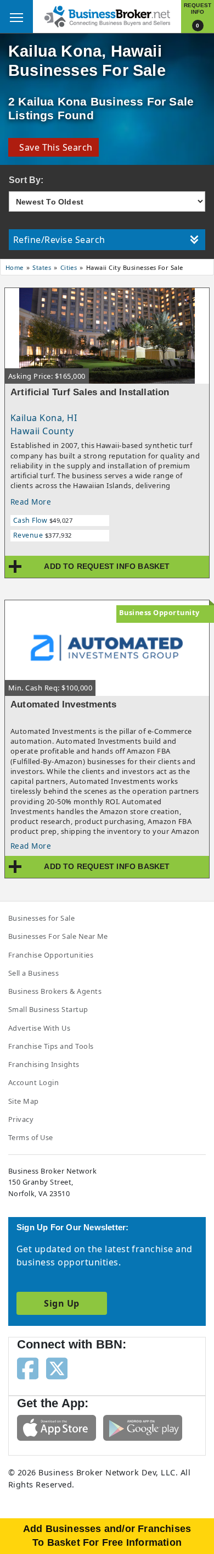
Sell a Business (33, 973)
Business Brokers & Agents (55, 991)
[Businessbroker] (107, 15)
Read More (30, 501)
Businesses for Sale (41, 918)
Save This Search (53, 147)
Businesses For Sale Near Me (58, 936)
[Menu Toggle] (16, 16)
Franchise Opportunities (50, 955)
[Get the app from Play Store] (142, 1427)
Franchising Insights (44, 1064)
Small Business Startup (48, 1009)
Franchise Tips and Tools (51, 1046)
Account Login (33, 1082)
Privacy (20, 1119)
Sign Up (61, 1303)
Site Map (23, 1101)
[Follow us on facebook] (27, 1368)
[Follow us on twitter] (56, 1368)
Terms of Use (30, 1137)
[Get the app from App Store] (56, 1427)
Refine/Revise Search (59, 240)
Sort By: (26, 180)
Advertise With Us (39, 1028)
